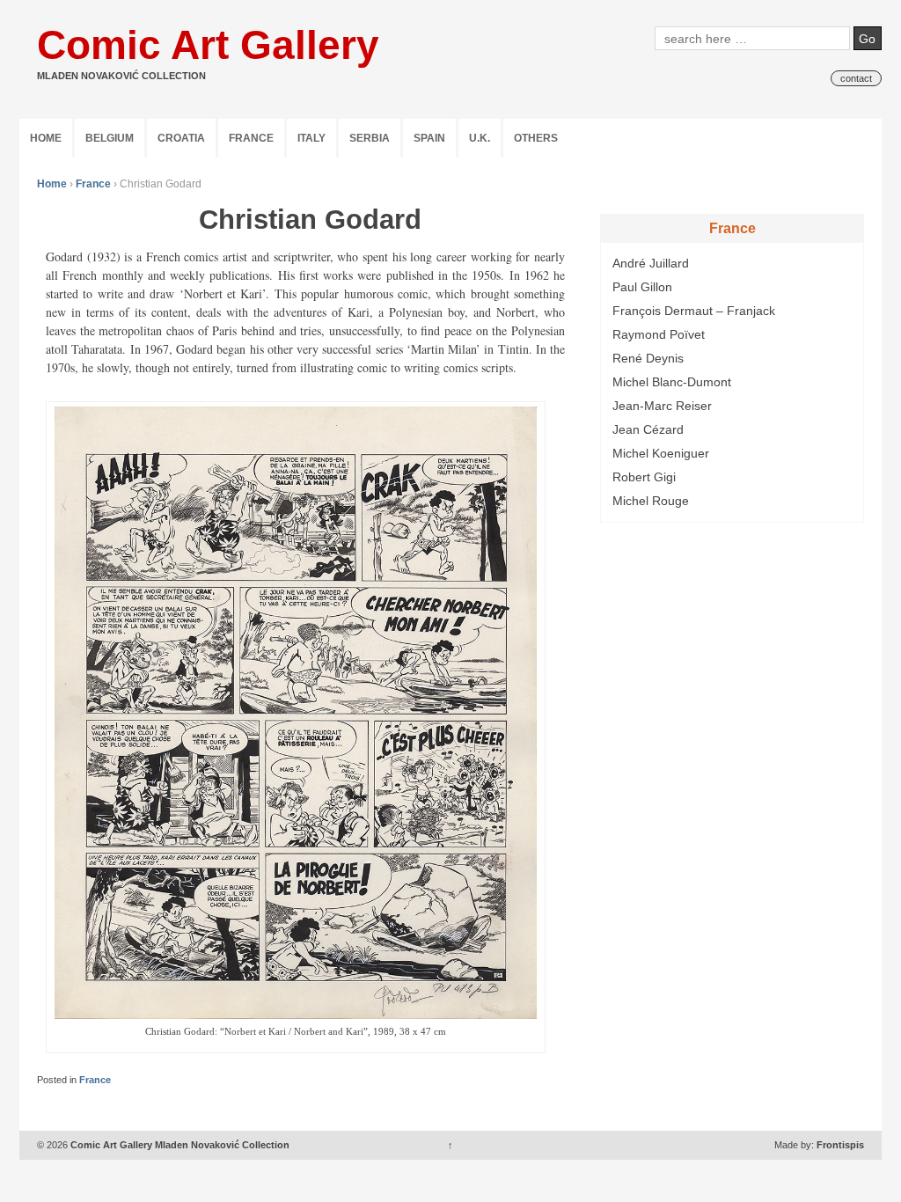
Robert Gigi (644, 477)
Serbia (369, 138)
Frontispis (840, 1145)
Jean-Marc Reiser (662, 406)
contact (856, 78)
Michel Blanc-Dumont (671, 382)
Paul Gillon (642, 287)
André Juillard (650, 263)
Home (46, 138)
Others (536, 138)
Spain (429, 138)
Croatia (181, 138)
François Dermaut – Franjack (693, 311)
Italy (311, 138)
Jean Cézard (648, 429)
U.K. (479, 138)
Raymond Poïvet (658, 334)
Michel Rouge (650, 501)
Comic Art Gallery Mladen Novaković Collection (179, 1145)
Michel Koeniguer (660, 453)
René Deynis (648, 358)
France (251, 138)
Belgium (109, 138)
